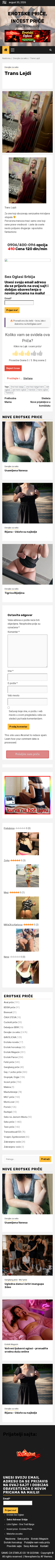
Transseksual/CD (12, 1131)
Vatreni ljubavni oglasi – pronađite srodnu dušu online (26, 1350)
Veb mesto (13, 695)
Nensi (14, 957)
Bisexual (8, 1012)
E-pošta (13, 683)
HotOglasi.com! (34, 324)
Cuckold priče (10, 1022)
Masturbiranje (10, 1092)
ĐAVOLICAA (10, 1037)
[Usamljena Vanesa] (27, 442)
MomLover (9, 1102)
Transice (9, 393)
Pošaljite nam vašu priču (37, 1542)
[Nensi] (27, 972)
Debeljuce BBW (11, 1027)
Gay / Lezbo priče (13, 1072)
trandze (32, 390)
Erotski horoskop (12, 1047)
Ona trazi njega (17, 387)
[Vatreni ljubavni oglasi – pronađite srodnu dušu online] (27, 1319)
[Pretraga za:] (21, 1159)
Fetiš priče (9, 1062)
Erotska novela (11, 1042)
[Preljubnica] (27, 843)
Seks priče (9, 1122)
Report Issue (13, 368)
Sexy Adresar (31, 1546)
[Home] (5, 50)
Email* (8, 298)
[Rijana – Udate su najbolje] (27, 503)
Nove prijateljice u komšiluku (40, 402)
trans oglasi (43, 390)
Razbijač (8, 1112)
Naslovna (10, 1538)
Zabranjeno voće (12, 1141)
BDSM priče (9, 1007)
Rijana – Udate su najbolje (21, 531)
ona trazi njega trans (35, 387)
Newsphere (30, 1556)
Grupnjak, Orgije (11, 1077)
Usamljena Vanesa (16, 470)
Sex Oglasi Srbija (20, 277)
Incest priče (10, 1082)
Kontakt (44, 1546)
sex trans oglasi (19, 390)
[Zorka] (27, 875)
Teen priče (9, 1127)
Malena (7, 1087)
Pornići (7, 1107)
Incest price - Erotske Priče (19, 1529)
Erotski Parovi (11, 1057)
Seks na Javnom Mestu (15, 1117)
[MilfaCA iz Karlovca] (27, 940)
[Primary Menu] (14, 50)
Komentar (14, 631)
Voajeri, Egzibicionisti (14, 1137)
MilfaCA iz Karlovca (21, 924)
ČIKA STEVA (10, 1017)
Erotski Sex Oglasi (15, 1515)
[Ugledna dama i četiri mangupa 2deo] (27, 1255)
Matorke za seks (15, 1534)
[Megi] (27, 907)
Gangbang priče (11, 1067)
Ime (10, 671)
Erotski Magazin (12, 1052)
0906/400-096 (21, 245)
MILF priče (9, 1097)
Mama (10, 400)
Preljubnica (17, 828)
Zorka (15, 860)
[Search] (50, 50)
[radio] (15, 353)
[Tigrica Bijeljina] (27, 564)
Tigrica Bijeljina (14, 593)
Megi (14, 892)
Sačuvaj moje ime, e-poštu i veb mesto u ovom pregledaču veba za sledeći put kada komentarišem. (27, 715)
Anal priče (9, 1002)
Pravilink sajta (14, 1546)
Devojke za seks (11, 67)
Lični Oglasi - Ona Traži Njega (20, 1524)
